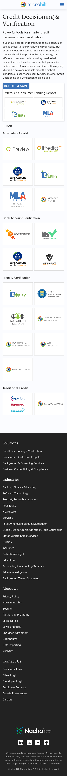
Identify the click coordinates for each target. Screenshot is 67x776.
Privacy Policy (11, 597)
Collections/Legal (13, 554)
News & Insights (12, 603)
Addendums (10, 639)
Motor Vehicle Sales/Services (20, 536)
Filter (9, 126)
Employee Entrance (14, 687)
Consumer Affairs (13, 669)
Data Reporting (12, 645)
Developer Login (13, 681)
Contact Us (12, 661)
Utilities (7, 542)
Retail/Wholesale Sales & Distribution (25, 524)
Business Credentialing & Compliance (25, 469)
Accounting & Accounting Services (23, 566)
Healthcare (9, 512)
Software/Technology (15, 494)
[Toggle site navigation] (62, 4)
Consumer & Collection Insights (21, 457)
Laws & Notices (12, 627)
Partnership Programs (16, 615)
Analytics (8, 651)
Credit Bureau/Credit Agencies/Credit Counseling (32, 530)
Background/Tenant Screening (21, 578)
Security (7, 609)
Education (9, 560)
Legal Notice (10, 621)
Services (8, 518)
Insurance (8, 548)
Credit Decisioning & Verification (22, 451)
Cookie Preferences (15, 693)
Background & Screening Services (23, 463)
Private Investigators (15, 572)
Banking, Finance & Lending (19, 487)
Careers (7, 700)
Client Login (10, 675)
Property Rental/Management (20, 499)
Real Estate (9, 506)
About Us (10, 588)
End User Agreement (15, 633)
